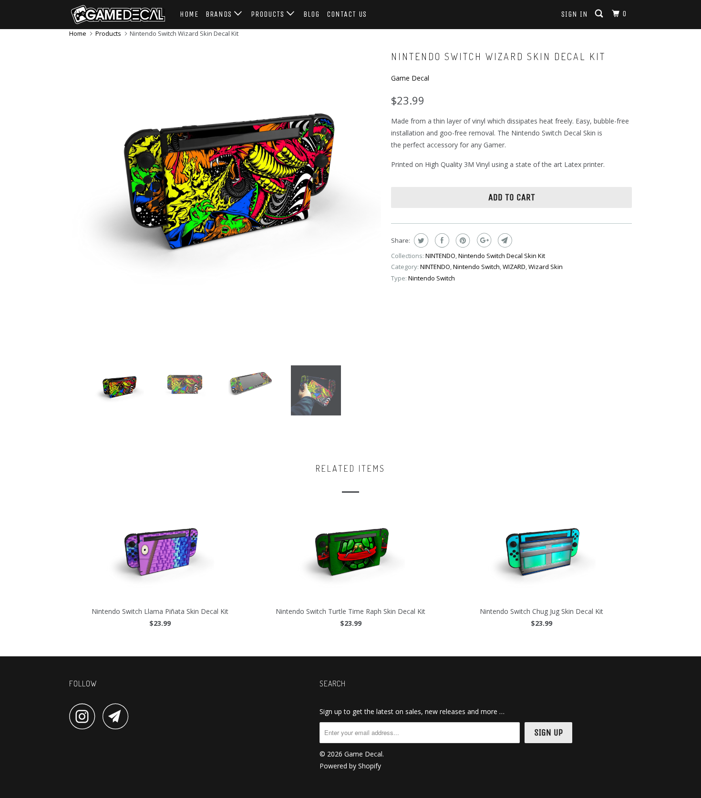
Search (333, 683)
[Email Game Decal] (118, 716)
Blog (311, 14)
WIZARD (514, 266)
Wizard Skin (545, 266)
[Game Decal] (118, 14)
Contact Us (347, 14)
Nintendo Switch (476, 266)
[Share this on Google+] (482, 240)
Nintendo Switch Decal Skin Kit (501, 255)
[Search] (600, 14)
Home (189, 14)
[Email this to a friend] (503, 240)
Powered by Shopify (350, 765)
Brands (220, 14)
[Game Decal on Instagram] (85, 716)
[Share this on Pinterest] (462, 240)
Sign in (574, 14)
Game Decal (410, 78)
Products (269, 14)
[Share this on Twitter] (420, 240)
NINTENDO (440, 255)
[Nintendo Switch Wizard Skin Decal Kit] (225, 183)
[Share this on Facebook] (441, 240)
